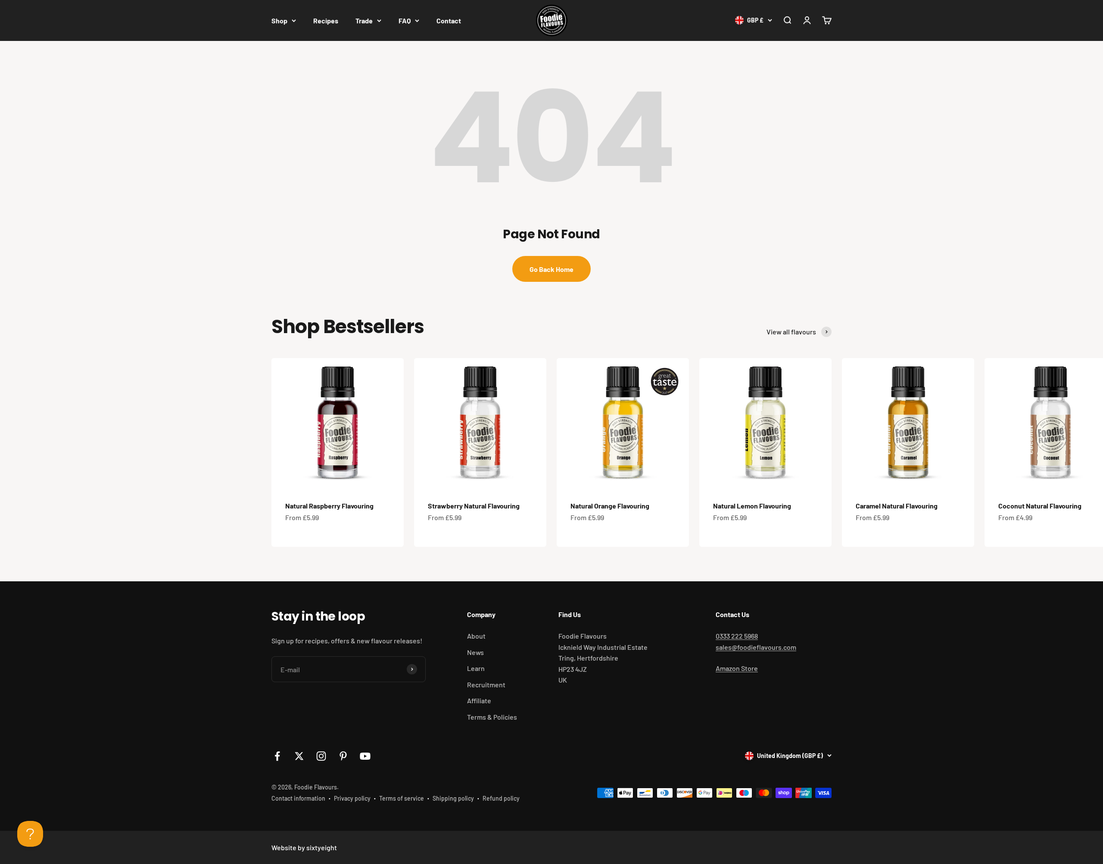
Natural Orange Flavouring (609, 506)
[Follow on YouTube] (365, 756)
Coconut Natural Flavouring (1039, 506)
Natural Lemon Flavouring (752, 506)
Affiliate (479, 700)
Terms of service (401, 798)
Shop (279, 20)
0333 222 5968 (737, 636)
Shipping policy (453, 798)
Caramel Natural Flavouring (897, 506)
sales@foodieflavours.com (756, 647)
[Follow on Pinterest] (343, 756)
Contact (448, 20)
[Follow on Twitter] (299, 756)
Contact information (298, 798)
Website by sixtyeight (304, 847)
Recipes (325, 20)
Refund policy (501, 798)
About (476, 636)
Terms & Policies (492, 717)
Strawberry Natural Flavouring (474, 506)
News (475, 652)
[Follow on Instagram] (321, 756)
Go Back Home (551, 269)
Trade (364, 20)
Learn (476, 668)
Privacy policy (352, 798)
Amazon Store (737, 668)
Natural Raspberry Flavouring (329, 506)
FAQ (405, 20)
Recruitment (486, 684)
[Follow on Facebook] (277, 756)
